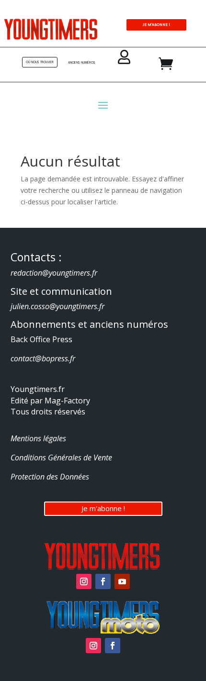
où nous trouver (40, 62)
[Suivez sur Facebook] (103, 581)
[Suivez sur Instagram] (84, 581)
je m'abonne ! (156, 24)
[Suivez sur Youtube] (122, 581)
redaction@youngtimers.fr (54, 273)
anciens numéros (81, 62)
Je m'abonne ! (103, 508)
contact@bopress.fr (43, 358)
